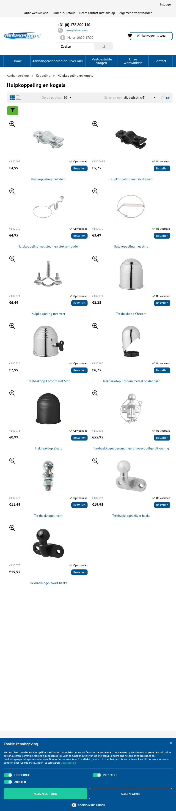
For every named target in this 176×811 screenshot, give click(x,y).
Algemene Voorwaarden (135, 13)
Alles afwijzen (130, 793)
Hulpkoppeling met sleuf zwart (131, 179)
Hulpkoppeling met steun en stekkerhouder (48, 246)
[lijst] (18, 98)
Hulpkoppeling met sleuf (48, 179)
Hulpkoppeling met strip (131, 246)
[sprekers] (12, 98)
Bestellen (79, 168)
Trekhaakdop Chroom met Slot (48, 381)
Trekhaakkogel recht (48, 516)
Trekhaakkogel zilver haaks (131, 516)
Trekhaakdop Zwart (48, 448)
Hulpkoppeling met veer (48, 314)
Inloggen (166, 4)
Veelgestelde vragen (102, 61)
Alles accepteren (45, 793)
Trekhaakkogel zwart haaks (48, 583)
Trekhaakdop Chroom (131, 314)
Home (17, 61)
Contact (160, 61)
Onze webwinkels (36, 13)
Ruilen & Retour (63, 13)
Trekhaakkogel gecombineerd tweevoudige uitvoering (131, 448)
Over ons (76, 61)
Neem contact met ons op (97, 13)
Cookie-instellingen (91, 805)
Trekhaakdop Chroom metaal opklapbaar (131, 381)
